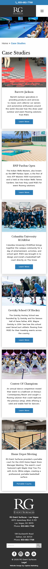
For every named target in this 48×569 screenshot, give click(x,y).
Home (5, 43)
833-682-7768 (25, 2)
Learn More (24, 121)
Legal (24, 562)
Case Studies (18, 43)
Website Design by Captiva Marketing (24, 565)
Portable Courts (24, 483)
